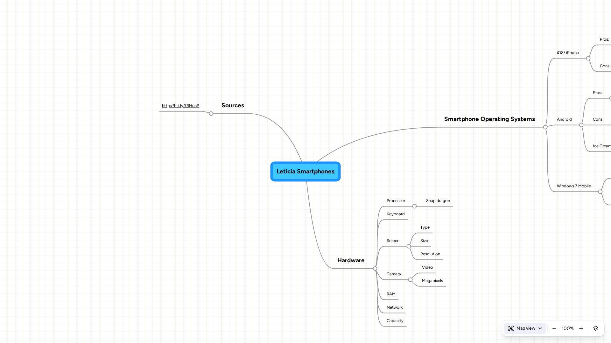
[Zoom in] (581, 328)
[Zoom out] (554, 328)
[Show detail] (595, 328)
